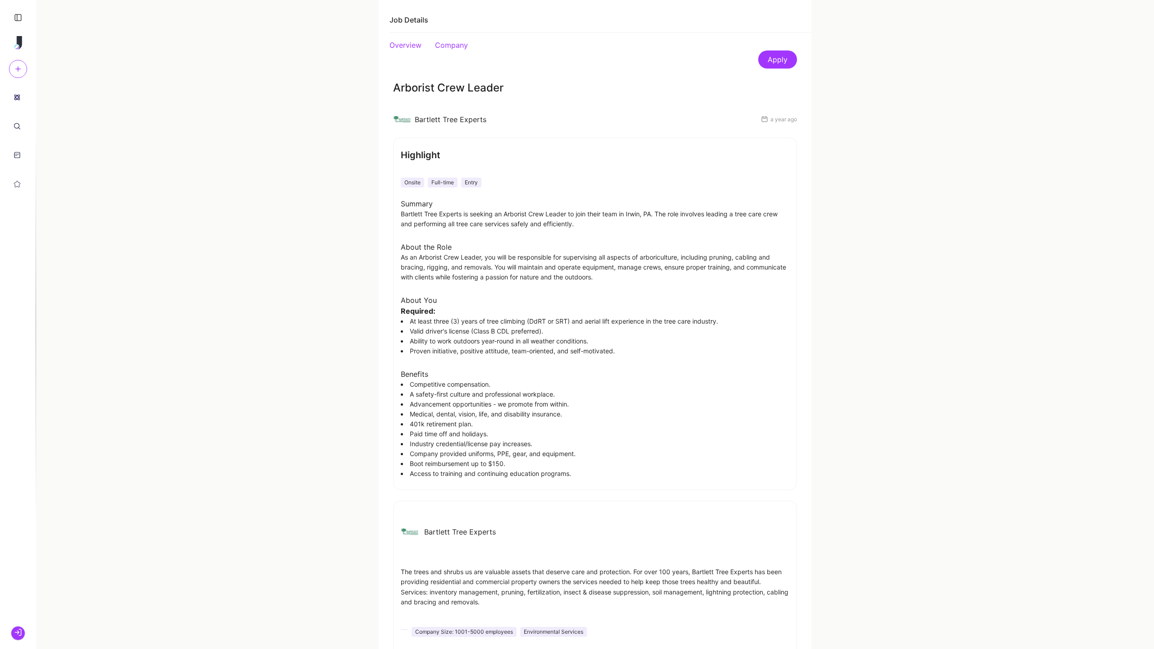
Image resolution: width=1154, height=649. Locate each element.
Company (451, 45)
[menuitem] (17, 97)
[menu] (18, 140)
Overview (405, 45)
